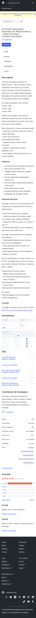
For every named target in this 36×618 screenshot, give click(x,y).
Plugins (21, 549)
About (4, 542)
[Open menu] (33, 3)
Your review (6, 500)
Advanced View (7, 468)
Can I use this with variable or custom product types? (11, 371)
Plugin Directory (7, 8)
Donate (22, 565)
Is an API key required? (10, 365)
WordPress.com (8, 574)
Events (21, 561)
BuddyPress (7, 584)
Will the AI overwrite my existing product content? (10, 384)
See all (32, 500)
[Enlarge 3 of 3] (32, 333)
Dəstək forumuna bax (9, 514)
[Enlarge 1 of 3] (15, 321)
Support (4, 561)
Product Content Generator (26, 459)
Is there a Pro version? (9, 378)
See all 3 (31, 443)
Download (6, 44)
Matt (4, 577)
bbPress (5, 581)
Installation (7, 61)
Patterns (22, 552)
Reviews (7, 56)
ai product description (27, 451)
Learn (4, 558)
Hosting (4, 549)
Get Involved (23, 558)
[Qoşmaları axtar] (21, 21)
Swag (22, 568)
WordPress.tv (7, 568)
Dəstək (6, 71)
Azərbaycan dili (11, 592)
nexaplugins (8, 39)
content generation (28, 455)
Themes (21, 545)
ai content (30, 447)
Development (8, 66)
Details (6, 52)
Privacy (4, 552)
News (4, 545)
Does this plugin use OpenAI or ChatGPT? (9, 358)
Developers (6, 565)
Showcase (22, 542)
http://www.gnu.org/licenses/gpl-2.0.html (18, 310)
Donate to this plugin (9, 531)
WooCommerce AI (28, 463)
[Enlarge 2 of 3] (32, 321)
